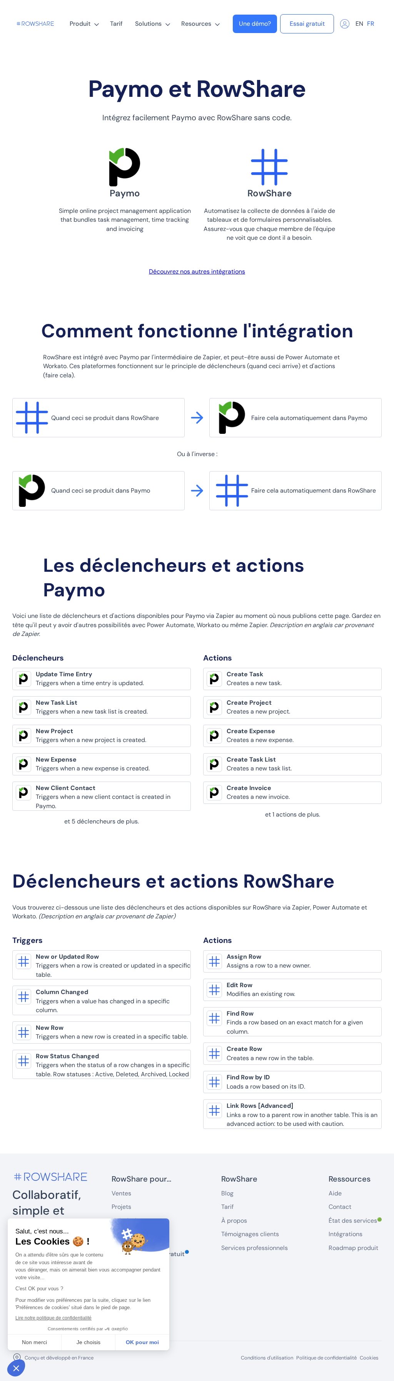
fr (370, 24)
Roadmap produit (353, 1248)
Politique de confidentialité (326, 1358)
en (359, 24)
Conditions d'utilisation (267, 1358)
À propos (234, 1221)
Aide (335, 1193)
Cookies (369, 1357)
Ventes (121, 1193)
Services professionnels (254, 1248)
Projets (121, 1207)
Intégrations (345, 1234)
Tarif (116, 24)
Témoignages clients (250, 1234)
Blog (227, 1193)
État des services (355, 1221)
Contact (340, 1207)
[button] (83, 24)
